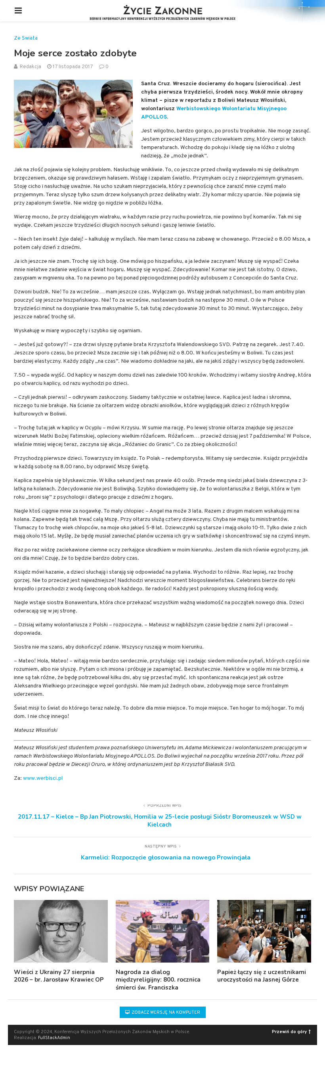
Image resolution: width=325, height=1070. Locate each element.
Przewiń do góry (289, 1032)
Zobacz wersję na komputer (165, 1012)
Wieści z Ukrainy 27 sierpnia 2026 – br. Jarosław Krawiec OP (59, 976)
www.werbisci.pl (43, 778)
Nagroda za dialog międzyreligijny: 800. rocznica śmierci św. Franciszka (158, 980)
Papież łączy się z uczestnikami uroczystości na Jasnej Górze (261, 976)
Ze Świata (26, 39)
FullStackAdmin (54, 1038)
